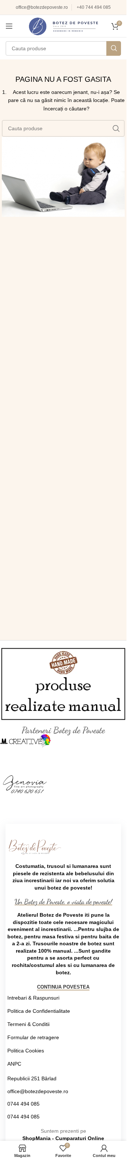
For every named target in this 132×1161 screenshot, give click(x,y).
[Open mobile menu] (9, 26)
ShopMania (36, 1138)
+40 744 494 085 (94, 7)
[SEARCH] (113, 48)
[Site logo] (63, 26)
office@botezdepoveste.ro (42, 7)
